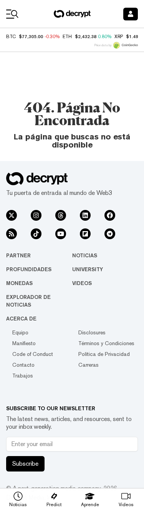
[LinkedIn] (85, 215)
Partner (18, 255)
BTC (11, 36)
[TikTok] (36, 233)
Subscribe (25, 463)
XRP (118, 36)
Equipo (20, 332)
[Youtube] (60, 233)
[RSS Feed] (11, 233)
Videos (82, 283)
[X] (11, 215)
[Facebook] (109, 215)
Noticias (84, 255)
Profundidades (28, 269)
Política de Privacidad (104, 354)
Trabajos (22, 375)
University (87, 269)
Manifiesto (24, 343)
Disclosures (92, 332)
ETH (67, 36)
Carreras (88, 365)
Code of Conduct (32, 354)
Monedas (19, 283)
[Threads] (60, 215)
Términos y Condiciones (106, 343)
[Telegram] (109, 233)
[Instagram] (36, 215)
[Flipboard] (85, 233)
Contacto (23, 365)
